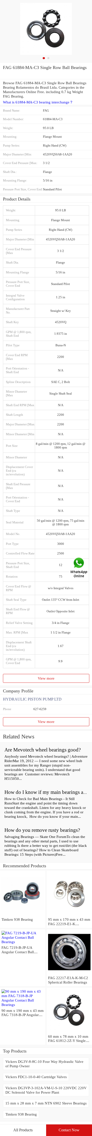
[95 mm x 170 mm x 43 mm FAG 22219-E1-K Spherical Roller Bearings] (69, 915)
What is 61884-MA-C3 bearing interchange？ (38, 102)
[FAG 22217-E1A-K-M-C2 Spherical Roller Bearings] (69, 973)
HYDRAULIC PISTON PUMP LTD (32, 699)
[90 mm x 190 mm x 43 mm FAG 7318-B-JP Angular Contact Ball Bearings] (22, 1004)
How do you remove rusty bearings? (42, 830)
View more (46, 678)
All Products (23, 1130)
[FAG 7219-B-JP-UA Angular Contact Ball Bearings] (22, 942)
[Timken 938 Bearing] (22, 915)
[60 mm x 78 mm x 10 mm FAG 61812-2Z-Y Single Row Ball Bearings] (69, 1032)
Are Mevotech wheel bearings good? (42, 749)
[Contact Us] (79, 568)
